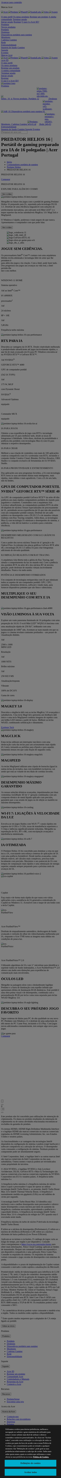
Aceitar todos (30, 1472)
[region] (30, 1451)
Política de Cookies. (41, 1457)
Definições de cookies (30, 1463)
